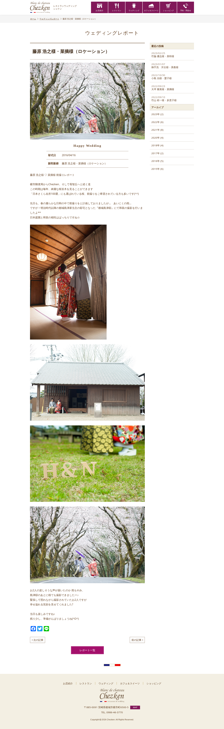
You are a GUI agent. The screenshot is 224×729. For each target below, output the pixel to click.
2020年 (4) (157, 137)
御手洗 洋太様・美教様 (164, 65)
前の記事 (136, 639)
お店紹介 (99, 10)
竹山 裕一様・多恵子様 (164, 98)
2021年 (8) (157, 129)
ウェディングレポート (49, 19)
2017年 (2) (157, 153)
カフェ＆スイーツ (151, 10)
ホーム (33, 19)
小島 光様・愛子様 (161, 76)
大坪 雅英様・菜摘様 (162, 87)
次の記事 (38, 639)
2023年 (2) (157, 114)
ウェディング (134, 10)
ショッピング (168, 10)
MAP (135, 707)
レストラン (116, 10)
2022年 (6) (157, 122)
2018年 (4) (157, 145)
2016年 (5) (157, 161)
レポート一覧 (87, 650)
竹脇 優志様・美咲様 (162, 54)
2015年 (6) (157, 168)
